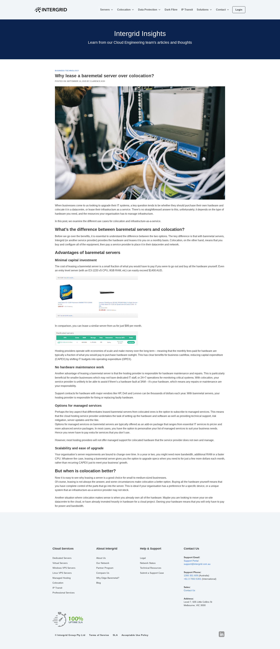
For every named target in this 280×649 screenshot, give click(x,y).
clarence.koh (97, 81)
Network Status (148, 563)
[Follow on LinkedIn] (221, 634)
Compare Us (102, 573)
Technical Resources (150, 568)
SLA (115, 635)
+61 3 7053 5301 (192, 579)
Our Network (102, 563)
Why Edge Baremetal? (107, 578)
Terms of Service (99, 635)
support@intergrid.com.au (197, 564)
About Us (101, 558)
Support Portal (191, 561)
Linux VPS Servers (62, 573)
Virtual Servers (60, 563)
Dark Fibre (171, 9)
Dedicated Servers (61, 558)
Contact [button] (221, 9)
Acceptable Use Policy (135, 635)
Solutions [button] (203, 9)
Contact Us (189, 590)
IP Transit (187, 9)
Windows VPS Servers (63, 568)
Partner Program (104, 568)
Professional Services (63, 592)
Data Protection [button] (147, 9)
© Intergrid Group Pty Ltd (70, 635)
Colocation (124, 9)
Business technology (67, 71)
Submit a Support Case (152, 573)
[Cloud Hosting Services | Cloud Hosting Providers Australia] (51, 9)
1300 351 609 (191, 575)
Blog (98, 582)
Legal (143, 558)
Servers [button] (105, 9)
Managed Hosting (61, 578)
